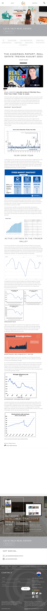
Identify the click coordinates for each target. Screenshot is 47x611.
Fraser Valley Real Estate (26, 40)
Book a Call (9, 31)
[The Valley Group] (23, 3)
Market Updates (29, 42)
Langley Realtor (18, 42)
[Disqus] (23, 470)
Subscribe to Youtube (34, 529)
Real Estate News (40, 42)
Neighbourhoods (25, 566)
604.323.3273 (35, 580)
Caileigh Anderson (12, 443)
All (3, 40)
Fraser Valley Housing (11, 445)
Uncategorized (23, 45)
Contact (34, 3)
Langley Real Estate (6, 42)
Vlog (12, 3)
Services (33, 566)
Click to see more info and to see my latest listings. (16, 438)
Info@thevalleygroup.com (38, 581)
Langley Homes (40, 40)
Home (3, 566)
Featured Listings (12, 40)
